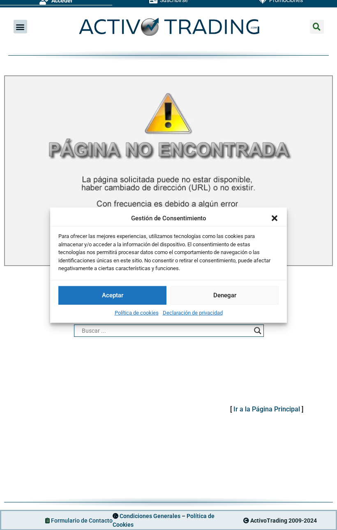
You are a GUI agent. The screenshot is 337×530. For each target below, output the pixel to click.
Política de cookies (137, 312)
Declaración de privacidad (193, 312)
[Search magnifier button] (257, 330)
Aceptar (112, 295)
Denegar (224, 295)
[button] (274, 218)
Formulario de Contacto (82, 520)
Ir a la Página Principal (267, 409)
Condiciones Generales (150, 516)
